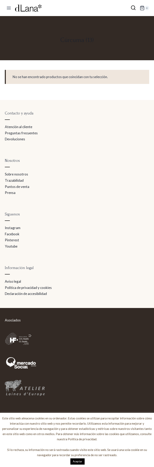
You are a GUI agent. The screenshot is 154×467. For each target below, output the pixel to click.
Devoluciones (15, 139)
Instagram (12, 228)
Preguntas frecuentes (21, 133)
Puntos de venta (17, 187)
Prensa (10, 193)
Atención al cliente (18, 127)
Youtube (11, 246)
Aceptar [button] (77, 461)
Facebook (12, 234)
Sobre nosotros (16, 174)
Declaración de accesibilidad (26, 294)
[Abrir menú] (9, 8)
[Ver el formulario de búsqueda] (133, 8)
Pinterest (12, 240)
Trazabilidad (14, 180)
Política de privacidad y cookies (28, 288)
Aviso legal (13, 281)
